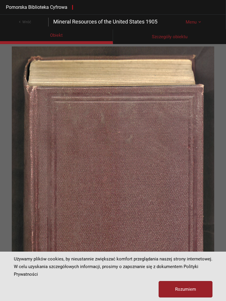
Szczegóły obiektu (169, 36)
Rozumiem (185, 289)
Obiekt (56, 35)
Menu (191, 22)
